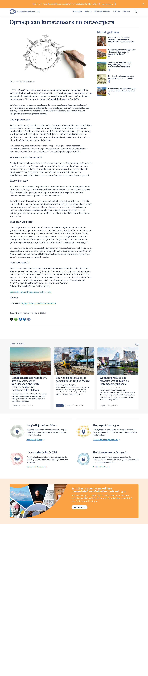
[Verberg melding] (143, 4)
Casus (68, 405)
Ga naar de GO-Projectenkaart (105, 440)
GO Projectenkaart (102, 11)
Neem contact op (100, 467)
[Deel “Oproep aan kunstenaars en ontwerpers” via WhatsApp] (15, 319)
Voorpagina (77, 11)
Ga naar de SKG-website (36, 467)
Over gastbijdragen (34, 440)
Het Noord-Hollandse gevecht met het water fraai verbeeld (121, 77)
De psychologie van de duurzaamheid (38, 303)
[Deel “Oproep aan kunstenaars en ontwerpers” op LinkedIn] (24, 319)
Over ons (126, 11)
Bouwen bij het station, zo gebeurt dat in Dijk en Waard (73, 379)
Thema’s (116, 11)
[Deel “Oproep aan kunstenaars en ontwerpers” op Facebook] (20, 319)
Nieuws (13, 90)
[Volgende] (136, 344)
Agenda (88, 11)
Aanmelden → (79, 507)
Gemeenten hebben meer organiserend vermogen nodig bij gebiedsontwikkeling (121, 39)
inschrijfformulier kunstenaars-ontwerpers (30, 292)
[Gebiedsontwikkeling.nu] (40, 11)
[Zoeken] (135, 11)
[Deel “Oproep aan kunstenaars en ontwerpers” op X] (11, 319)
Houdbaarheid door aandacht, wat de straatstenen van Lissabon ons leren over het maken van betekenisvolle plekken (29, 384)
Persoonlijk (16, 405)
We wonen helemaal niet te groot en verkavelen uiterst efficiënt (122, 90)
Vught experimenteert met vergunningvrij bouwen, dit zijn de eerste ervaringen (119, 64)
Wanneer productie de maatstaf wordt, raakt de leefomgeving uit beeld (114, 380)
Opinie (103, 405)
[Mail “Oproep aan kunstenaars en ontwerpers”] (28, 319)
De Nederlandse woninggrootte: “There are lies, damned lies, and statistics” (122, 52)
